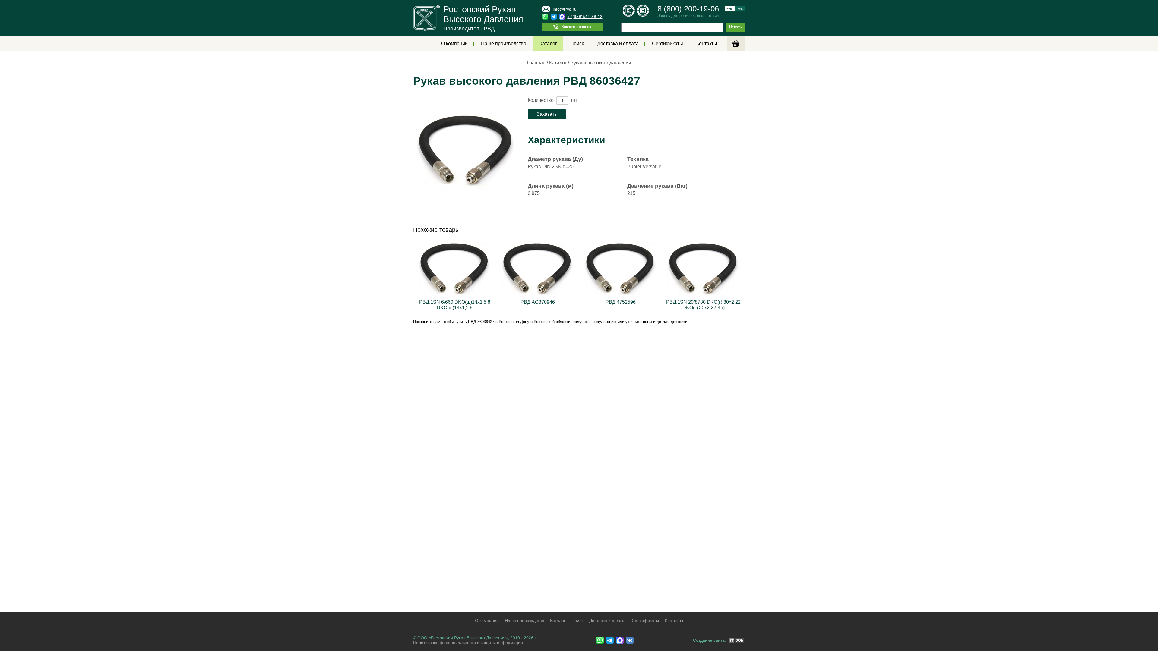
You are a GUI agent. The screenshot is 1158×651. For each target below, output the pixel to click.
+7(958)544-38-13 (585, 16)
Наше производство (503, 43)
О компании (454, 43)
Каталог (548, 43)
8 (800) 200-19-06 (688, 9)
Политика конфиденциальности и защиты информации (468, 642)
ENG (730, 9)
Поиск (577, 43)
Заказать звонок (576, 26)
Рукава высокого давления (600, 62)
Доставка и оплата (618, 43)
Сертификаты (667, 43)
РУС (740, 9)
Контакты (706, 43)
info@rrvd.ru (565, 9)
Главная (536, 62)
